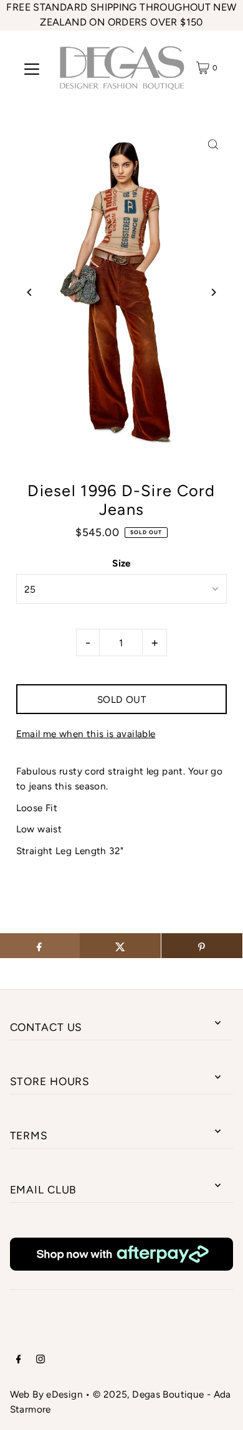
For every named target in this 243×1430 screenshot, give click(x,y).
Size (121, 563)
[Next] (213, 292)
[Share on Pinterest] (201, 945)
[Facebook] (18, 1360)
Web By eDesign (46, 1394)
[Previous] (30, 292)
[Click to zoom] (213, 145)
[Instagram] (40, 1360)
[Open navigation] (31, 67)
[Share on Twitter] (120, 945)
